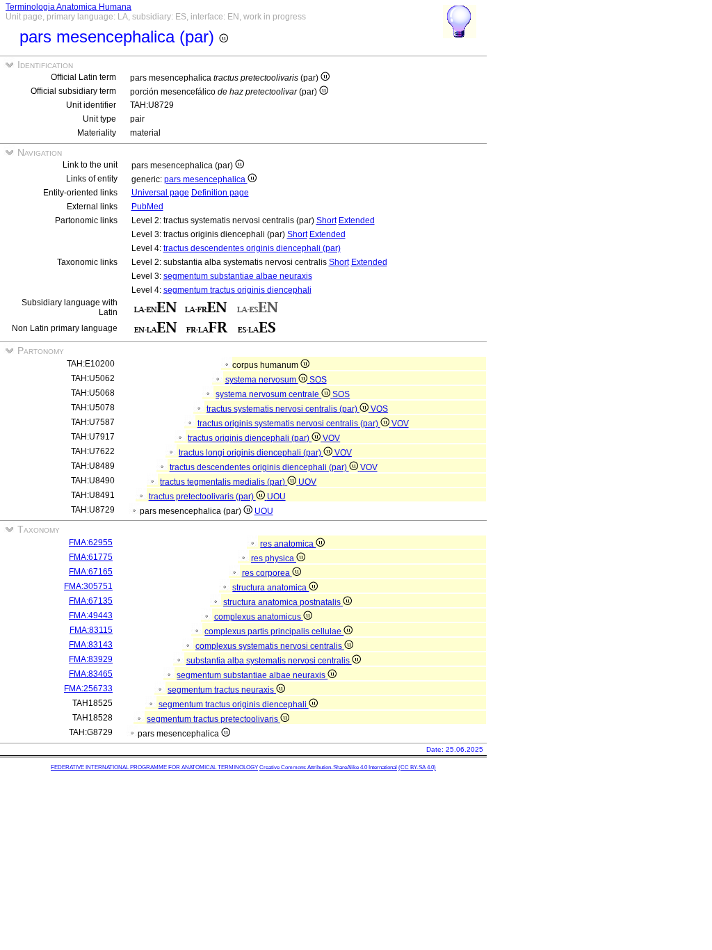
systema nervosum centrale (268, 394)
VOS (379, 409)
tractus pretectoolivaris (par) (202, 496)
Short (326, 220)
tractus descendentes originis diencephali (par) (252, 248)
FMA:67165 (91, 572)
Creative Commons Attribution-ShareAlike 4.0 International (328, 767)
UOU (276, 496)
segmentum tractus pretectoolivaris (213, 719)
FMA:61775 (91, 557)
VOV (400, 423)
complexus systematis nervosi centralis (269, 646)
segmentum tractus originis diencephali (237, 290)
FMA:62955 (91, 542)
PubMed (147, 206)
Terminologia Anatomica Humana (68, 7)
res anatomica (288, 544)
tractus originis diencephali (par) (250, 438)
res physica (273, 558)
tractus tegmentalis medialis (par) (223, 482)
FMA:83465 (91, 674)
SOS (318, 380)
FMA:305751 (88, 586)
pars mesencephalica (206, 179)
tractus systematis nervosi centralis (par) (283, 409)
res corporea (267, 573)
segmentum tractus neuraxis (222, 690)
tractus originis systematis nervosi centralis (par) (288, 423)
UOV (307, 482)
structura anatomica (270, 588)
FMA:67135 (91, 601)
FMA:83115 (91, 630)
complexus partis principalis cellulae (273, 631)
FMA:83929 (91, 659)
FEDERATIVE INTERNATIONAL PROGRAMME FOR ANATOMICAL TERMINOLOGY (154, 767)
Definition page (220, 193)
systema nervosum (261, 380)
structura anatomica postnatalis (283, 602)
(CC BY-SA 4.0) (417, 767)
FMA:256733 (88, 688)
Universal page (160, 193)
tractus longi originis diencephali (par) (251, 453)
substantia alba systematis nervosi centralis (269, 661)
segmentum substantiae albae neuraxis (237, 276)
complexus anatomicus (258, 617)
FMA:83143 (91, 645)
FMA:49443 (91, 615)
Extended (357, 220)
